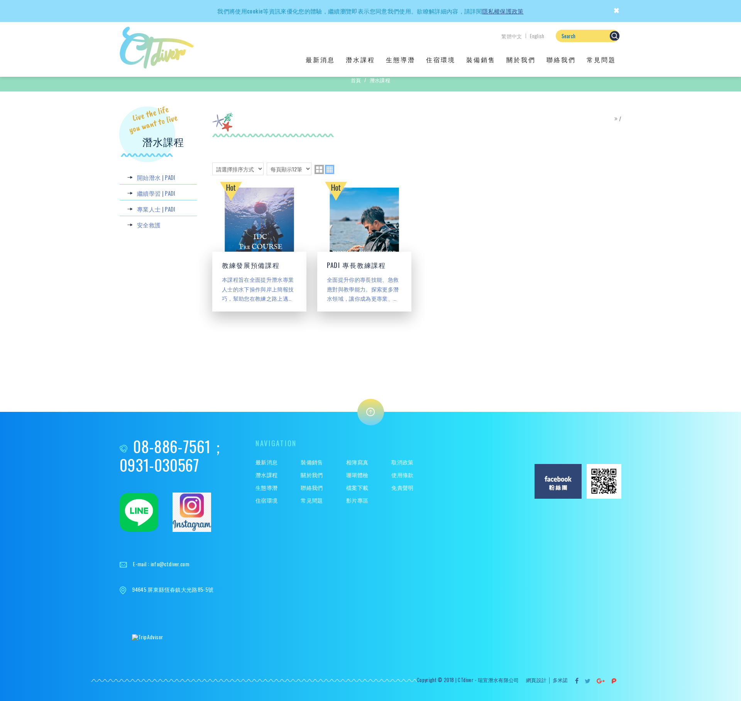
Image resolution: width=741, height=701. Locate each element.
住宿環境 (440, 59)
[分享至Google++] (601, 681)
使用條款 (402, 475)
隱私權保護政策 (502, 11)
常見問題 (601, 59)
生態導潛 (400, 59)
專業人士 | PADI (156, 209)
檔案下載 (357, 487)
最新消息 (320, 59)
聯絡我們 (561, 59)
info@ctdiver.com (170, 564)
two (319, 169)
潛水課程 (360, 59)
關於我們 (521, 59)
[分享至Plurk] (614, 681)
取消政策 (402, 462)
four (329, 169)
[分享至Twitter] (588, 681)
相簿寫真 (357, 462)
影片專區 (357, 500)
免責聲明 (402, 487)
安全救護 (149, 224)
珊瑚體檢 (357, 475)
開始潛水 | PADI (156, 177)
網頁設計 (536, 680)
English (537, 36)
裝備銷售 (481, 59)
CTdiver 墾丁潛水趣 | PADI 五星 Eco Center (157, 48)
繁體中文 (511, 36)
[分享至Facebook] (577, 681)
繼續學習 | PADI (156, 193)
